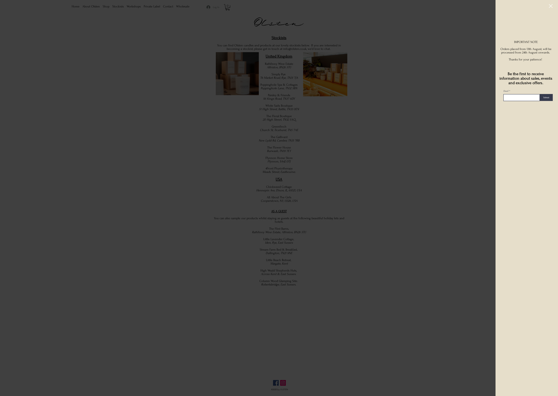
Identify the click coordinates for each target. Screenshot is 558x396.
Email (506, 91)
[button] (551, 6)
